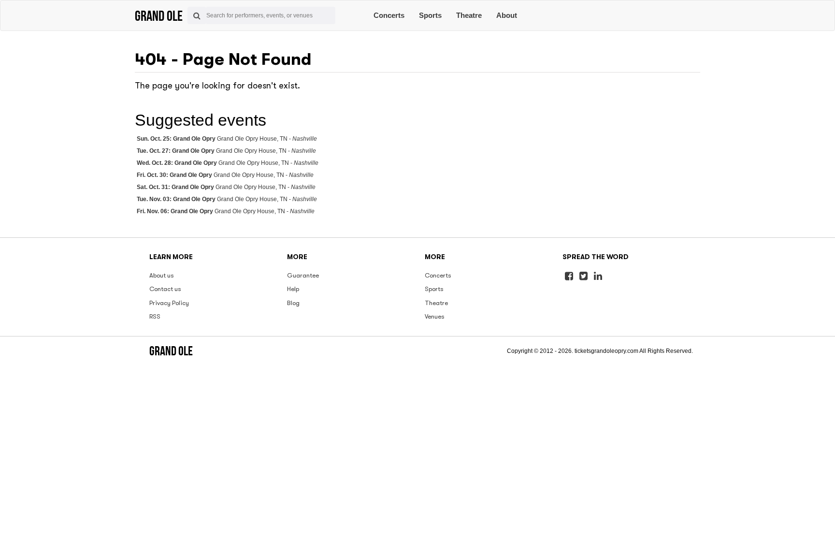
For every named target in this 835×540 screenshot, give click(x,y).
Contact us (165, 288)
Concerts (389, 15)
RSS (154, 316)
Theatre (469, 15)
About (506, 15)
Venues (435, 316)
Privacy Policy (169, 302)
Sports (430, 15)
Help (293, 288)
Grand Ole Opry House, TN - (227, 138)
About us (161, 275)
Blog (293, 302)
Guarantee (303, 275)
